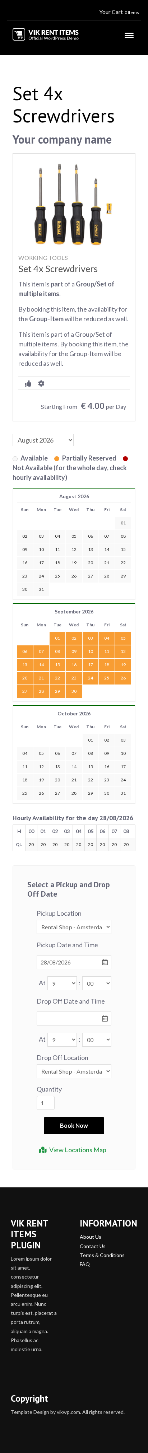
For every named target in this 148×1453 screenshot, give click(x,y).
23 (74, 678)
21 (41, 678)
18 (106, 664)
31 (41, 589)
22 (57, 678)
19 (123, 664)
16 (74, 664)
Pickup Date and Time (67, 945)
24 (90, 678)
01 (57, 638)
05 (123, 638)
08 (57, 651)
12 (123, 651)
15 (57, 664)
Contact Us (93, 1246)
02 (74, 638)
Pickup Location (59, 913)
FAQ (85, 1264)
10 (90, 651)
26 (123, 678)
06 (24, 651)
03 (90, 638)
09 (74, 651)
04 (106, 638)
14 (41, 664)
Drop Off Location (62, 1057)
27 (24, 691)
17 (90, 664)
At (42, 983)
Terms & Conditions (102, 1255)
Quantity (49, 1089)
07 (41, 651)
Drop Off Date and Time (71, 1001)
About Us (90, 1237)
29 (123, 576)
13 (24, 664)
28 (106, 576)
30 (24, 589)
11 (106, 651)
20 (24, 678)
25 (106, 678)
